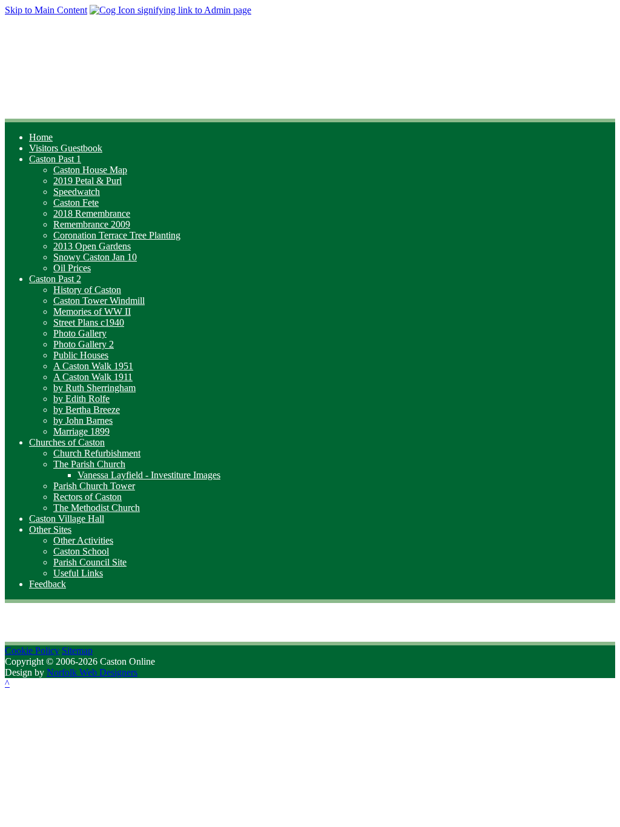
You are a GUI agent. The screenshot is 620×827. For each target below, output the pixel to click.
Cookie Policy (32, 650)
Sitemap (77, 650)
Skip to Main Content (46, 10)
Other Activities (83, 540)
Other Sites (50, 529)
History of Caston (87, 290)
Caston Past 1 (55, 159)
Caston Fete (76, 202)
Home (41, 137)
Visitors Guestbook (65, 148)
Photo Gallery (80, 333)
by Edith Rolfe (81, 399)
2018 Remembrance (91, 213)
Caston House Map (90, 170)
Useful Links (78, 573)
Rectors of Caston (87, 497)
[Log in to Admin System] (170, 10)
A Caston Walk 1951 (93, 366)
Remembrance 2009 (91, 224)
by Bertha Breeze (86, 409)
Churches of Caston (67, 442)
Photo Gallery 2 (83, 344)
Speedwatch (76, 191)
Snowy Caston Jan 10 (95, 257)
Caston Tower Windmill (99, 300)
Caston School (81, 551)
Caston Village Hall (66, 518)
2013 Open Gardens (92, 246)
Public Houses (80, 355)
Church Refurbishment (96, 453)
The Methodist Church (96, 507)
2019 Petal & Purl (87, 181)
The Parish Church (89, 464)
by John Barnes (83, 420)
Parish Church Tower (94, 486)
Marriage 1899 (81, 431)
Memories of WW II (92, 311)
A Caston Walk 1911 (93, 377)
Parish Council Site (90, 562)
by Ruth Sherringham (94, 388)
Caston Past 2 (55, 279)
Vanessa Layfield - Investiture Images (149, 475)
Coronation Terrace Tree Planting (116, 235)
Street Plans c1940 (88, 322)
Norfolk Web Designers (92, 672)
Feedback (47, 584)
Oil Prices (72, 268)
